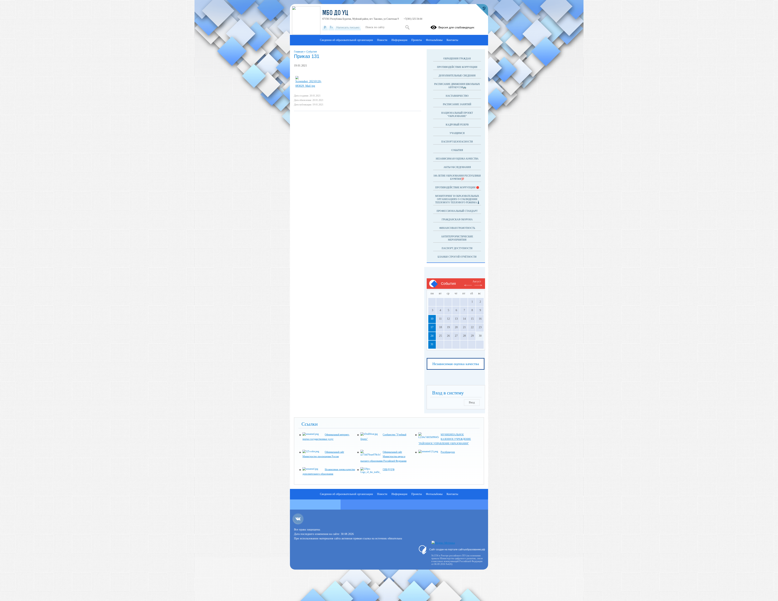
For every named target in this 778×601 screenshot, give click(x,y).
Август (476, 281)
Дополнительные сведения (457, 75)
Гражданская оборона (457, 219)
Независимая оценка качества (457, 158)
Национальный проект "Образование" (457, 114)
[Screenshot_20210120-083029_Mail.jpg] (309, 85)
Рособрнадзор (448, 452)
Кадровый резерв (457, 124)
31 (432, 344)
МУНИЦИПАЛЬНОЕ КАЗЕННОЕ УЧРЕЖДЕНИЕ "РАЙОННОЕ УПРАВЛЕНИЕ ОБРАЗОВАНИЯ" (444, 439)
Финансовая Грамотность (457, 228)
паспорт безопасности (457, 141)
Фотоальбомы (434, 40)
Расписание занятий (457, 104)
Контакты (452, 40)
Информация (399, 40)
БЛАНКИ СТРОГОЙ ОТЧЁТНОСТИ (457, 256)
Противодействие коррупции (457, 67)
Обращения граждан (457, 58)
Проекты (416, 40)
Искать (407, 27)
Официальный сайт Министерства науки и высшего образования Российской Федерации (383, 456)
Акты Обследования (457, 167)
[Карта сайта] (331, 27)
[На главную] (325, 27)
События (311, 51)
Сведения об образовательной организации (346, 40)
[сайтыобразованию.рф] (482, 10)
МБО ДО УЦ (335, 13)
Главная (299, 51)
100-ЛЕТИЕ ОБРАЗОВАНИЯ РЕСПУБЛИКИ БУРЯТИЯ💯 (457, 177)
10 (432, 318)
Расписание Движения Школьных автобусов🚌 (457, 86)
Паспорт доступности (457, 248)
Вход (472, 402)
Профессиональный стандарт (457, 211)
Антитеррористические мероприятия (457, 238)
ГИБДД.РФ (388, 469)
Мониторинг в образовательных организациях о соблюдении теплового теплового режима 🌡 (457, 199)
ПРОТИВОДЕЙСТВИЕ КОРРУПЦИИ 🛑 (457, 187)
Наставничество (457, 95)
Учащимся (457, 133)
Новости (382, 40)
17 (432, 327)
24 (432, 335)
